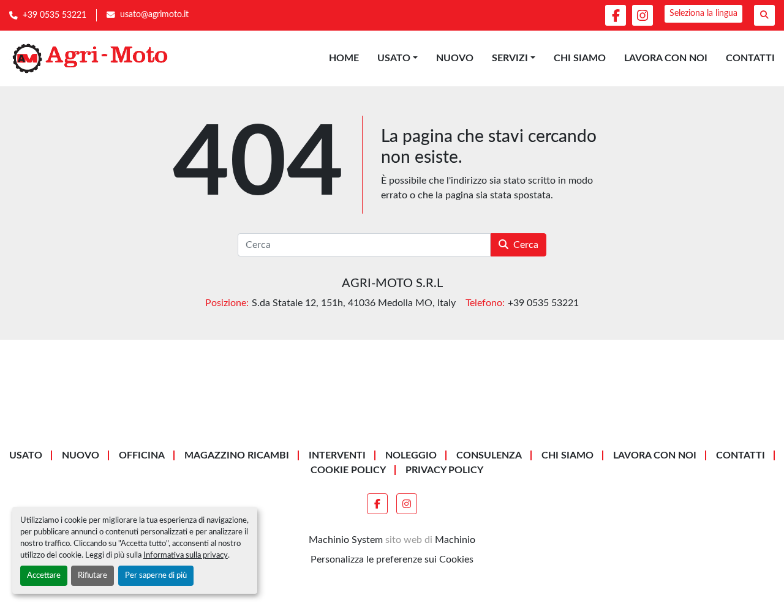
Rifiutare (92, 575)
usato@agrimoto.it (154, 14)
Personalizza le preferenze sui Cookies (392, 559)
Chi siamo (580, 58)
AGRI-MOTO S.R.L (392, 283)
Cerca (525, 245)
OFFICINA (142, 455)
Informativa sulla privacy (185, 555)
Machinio (455, 540)
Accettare (44, 575)
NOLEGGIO (411, 455)
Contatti (750, 58)
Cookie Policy (348, 470)
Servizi (510, 58)
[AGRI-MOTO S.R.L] (392, 419)
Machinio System (346, 540)
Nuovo (454, 58)
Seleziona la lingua (703, 13)
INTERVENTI (337, 455)
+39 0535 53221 (54, 15)
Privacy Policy (444, 470)
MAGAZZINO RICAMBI (236, 455)
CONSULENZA (489, 455)
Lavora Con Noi (665, 58)
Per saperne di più (156, 575)
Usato (393, 58)
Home (344, 58)
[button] (397, 58)
